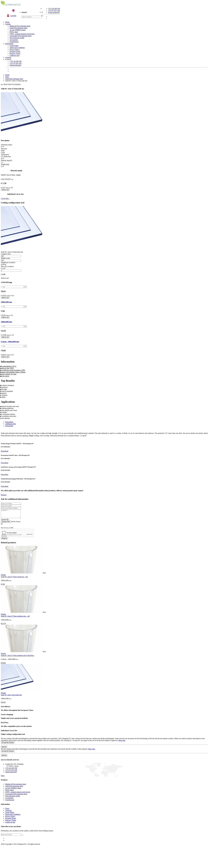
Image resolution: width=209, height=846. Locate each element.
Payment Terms (15, 51)
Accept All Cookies (8, 742)
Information (9, 44)
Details (3, 575)
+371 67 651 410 (54, 10)
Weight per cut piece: (8, 262)
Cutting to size (14, 55)
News (7, 808)
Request (3, 495)
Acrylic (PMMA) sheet (17, 30)
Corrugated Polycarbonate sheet (20, 36)
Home (7, 22)
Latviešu (13, 16)
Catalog (8, 24)
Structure (4, 149)
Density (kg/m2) (6, 160)
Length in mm (6, 254)
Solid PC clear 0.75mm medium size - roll (15, 616)
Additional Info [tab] (10, 424)
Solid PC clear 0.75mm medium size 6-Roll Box (17, 655)
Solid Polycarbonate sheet (18, 28)
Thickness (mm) (6, 145)
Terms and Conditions (17, 48)
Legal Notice (14, 46)
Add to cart (5, 190)
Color (3, 153)
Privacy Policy (15, 49)
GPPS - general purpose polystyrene (22, 34)
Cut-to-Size (5, 198)
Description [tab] (9, 422)
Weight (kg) (5, 164)
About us (8, 810)
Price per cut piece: (7, 266)
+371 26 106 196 (54, 8)
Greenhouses (14, 42)
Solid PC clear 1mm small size (11, 695)
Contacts (8, 57)
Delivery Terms (15, 53)
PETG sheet (14, 32)
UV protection (6, 156)
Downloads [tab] (9, 426)
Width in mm (5, 258)
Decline (4, 747)
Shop (7, 77)
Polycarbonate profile (17, 38)
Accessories (14, 40)
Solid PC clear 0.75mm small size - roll (14, 577)
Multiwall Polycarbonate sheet (20, 26)
